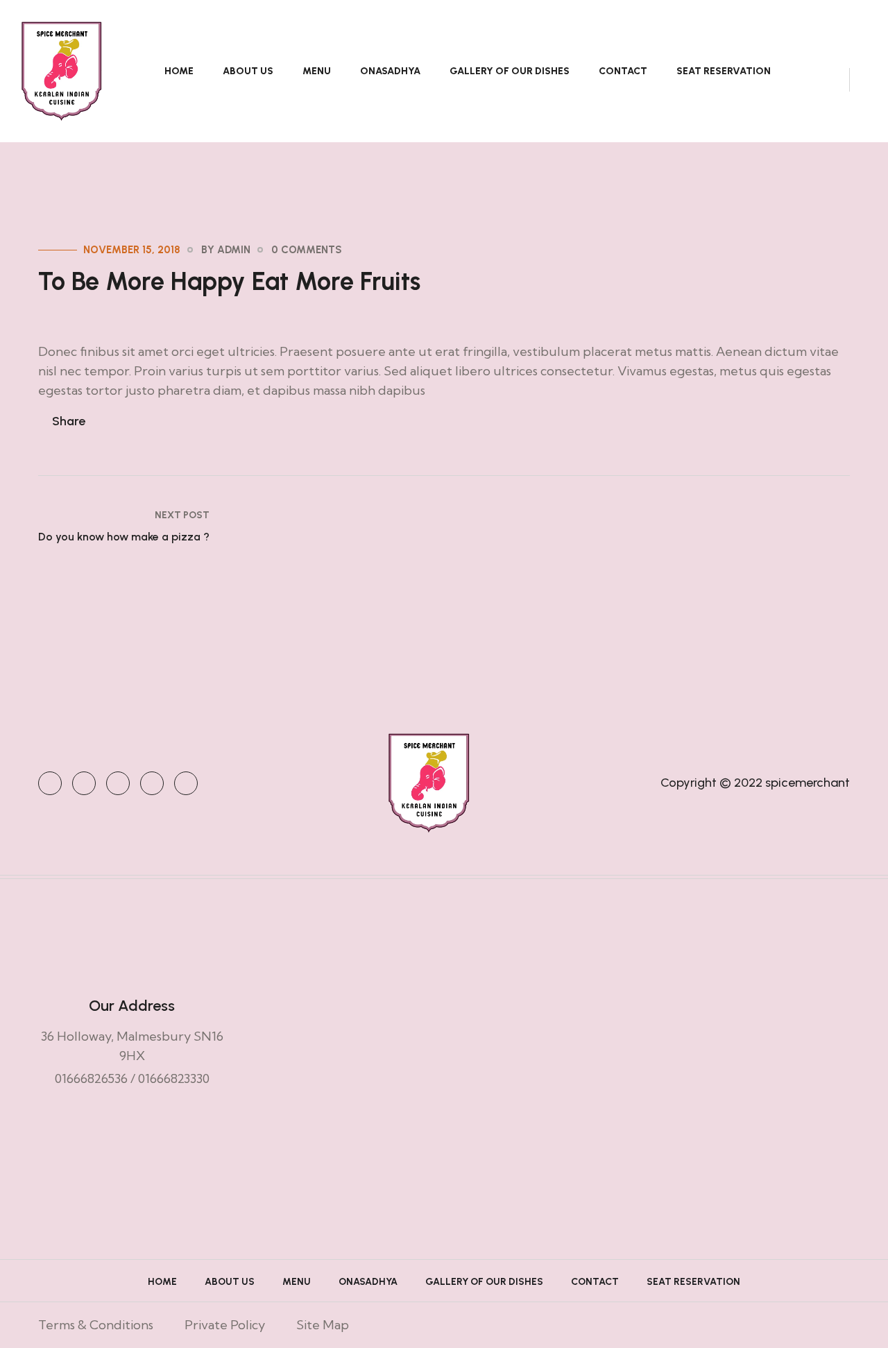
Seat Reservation (723, 71)
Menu (316, 71)
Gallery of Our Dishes (510, 71)
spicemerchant (807, 782)
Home (179, 71)
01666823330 (174, 1078)
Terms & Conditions (95, 1325)
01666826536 (91, 1078)
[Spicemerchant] (62, 70)
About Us (248, 71)
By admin (225, 250)
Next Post (182, 515)
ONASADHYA (390, 71)
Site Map (322, 1325)
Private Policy (225, 1325)
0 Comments (306, 250)
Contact (623, 71)
